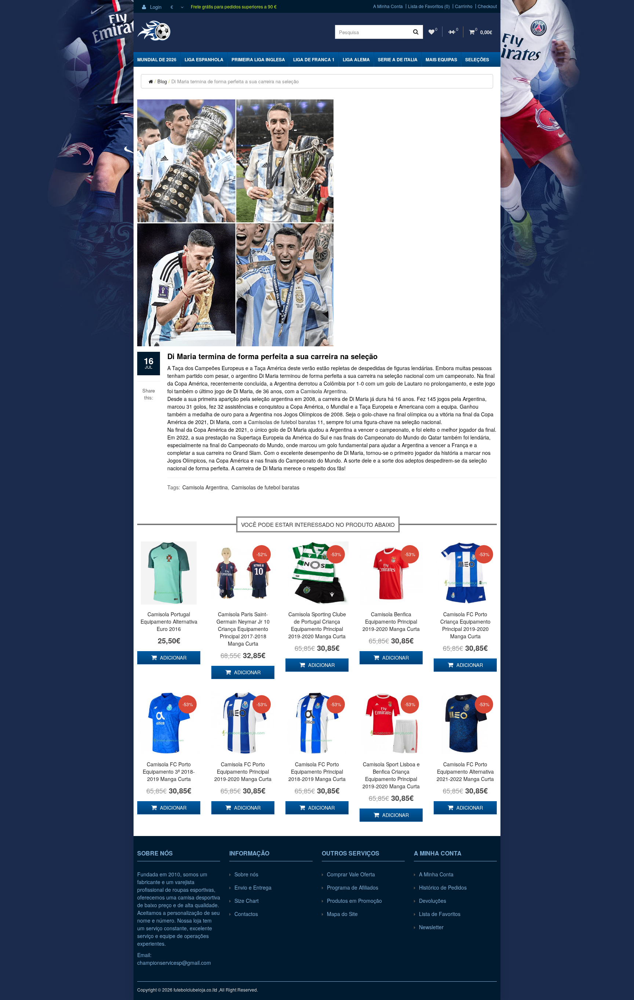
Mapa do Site (342, 913)
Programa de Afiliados (352, 887)
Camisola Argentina (323, 391)
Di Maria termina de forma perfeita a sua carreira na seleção (235, 81)
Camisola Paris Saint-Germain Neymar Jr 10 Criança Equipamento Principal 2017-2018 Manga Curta (243, 628)
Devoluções (432, 900)
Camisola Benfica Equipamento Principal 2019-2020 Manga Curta (391, 621)
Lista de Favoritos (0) (429, 6)
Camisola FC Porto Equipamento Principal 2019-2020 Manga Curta (243, 771)
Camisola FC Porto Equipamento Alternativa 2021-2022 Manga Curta (465, 771)
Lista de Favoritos (439, 913)
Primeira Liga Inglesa (258, 59)
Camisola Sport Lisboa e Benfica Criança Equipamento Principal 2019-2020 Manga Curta (391, 775)
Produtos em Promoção (354, 900)
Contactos (246, 913)
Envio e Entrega (253, 887)
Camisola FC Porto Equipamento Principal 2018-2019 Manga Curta (317, 771)
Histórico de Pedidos (443, 887)
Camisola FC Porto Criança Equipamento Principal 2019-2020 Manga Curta (465, 625)
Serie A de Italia (398, 59)
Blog (162, 81)
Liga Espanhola (204, 59)
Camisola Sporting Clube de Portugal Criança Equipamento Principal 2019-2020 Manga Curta (317, 625)
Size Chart (246, 900)
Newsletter (431, 927)
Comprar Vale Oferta (351, 874)
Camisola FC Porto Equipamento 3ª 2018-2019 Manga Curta (169, 771)
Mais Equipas (441, 59)
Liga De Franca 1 (314, 59)
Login (155, 6)
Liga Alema (356, 59)
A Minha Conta (388, 6)
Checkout (487, 6)
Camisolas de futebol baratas (282, 422)
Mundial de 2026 (156, 59)
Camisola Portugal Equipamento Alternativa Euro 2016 (169, 621)
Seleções (477, 59)
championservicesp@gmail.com (174, 962)
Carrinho (464, 6)
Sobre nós (246, 874)
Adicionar (172, 657)
